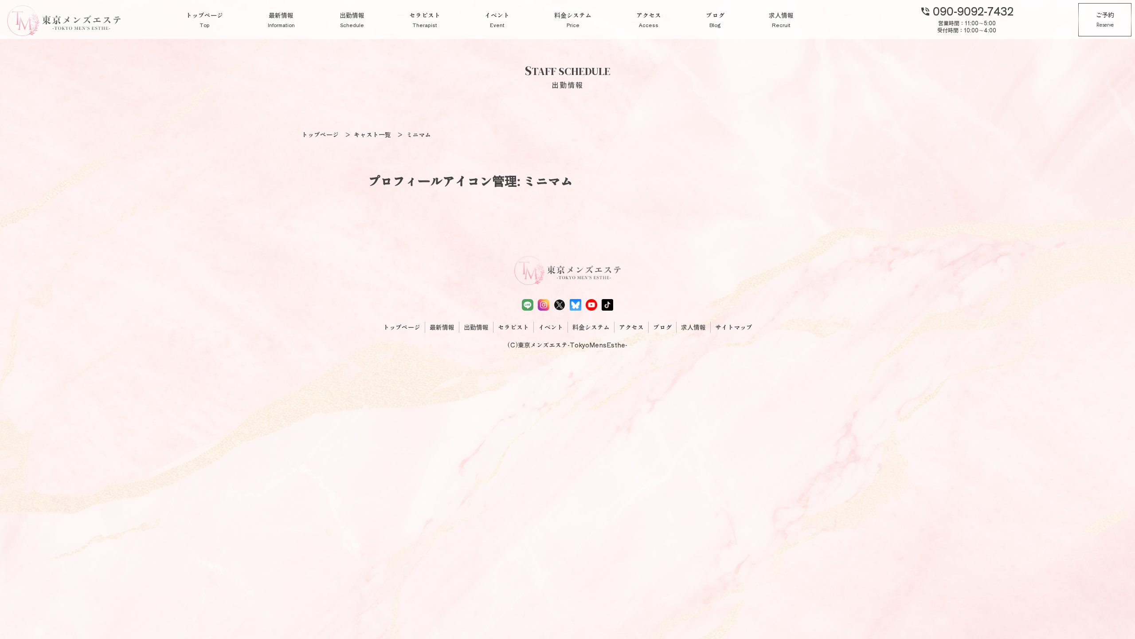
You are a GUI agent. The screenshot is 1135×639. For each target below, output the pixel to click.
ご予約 (1105, 19)
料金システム (572, 19)
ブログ (715, 19)
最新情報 (281, 19)
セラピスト (424, 19)
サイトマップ (733, 327)
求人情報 (781, 19)
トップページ (204, 19)
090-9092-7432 (967, 10)
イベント (497, 19)
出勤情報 (352, 19)
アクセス (648, 19)
